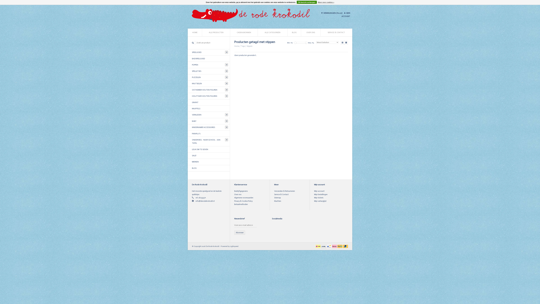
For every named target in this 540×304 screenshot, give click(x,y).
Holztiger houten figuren (204, 96)
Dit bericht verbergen (306, 2)
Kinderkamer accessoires (203, 127)
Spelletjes (196, 71)
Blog (294, 32)
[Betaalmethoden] (318, 246)
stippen (249, 46)
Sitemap (277, 198)
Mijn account (319, 191)
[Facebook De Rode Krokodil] (274, 225)
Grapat (195, 102)
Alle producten (216, 32)
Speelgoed (197, 52)
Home (194, 32)
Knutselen (197, 83)
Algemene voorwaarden (243, 198)
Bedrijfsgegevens (241, 191)
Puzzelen (196, 77)
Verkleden (196, 115)
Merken (195, 162)
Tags (243, 46)
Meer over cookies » (326, 2)
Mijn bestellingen (321, 194)
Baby (194, 121)
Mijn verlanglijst (320, 201)
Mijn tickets (318, 198)
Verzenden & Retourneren (284, 191)
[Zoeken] (193, 43)
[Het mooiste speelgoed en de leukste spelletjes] (252, 14)
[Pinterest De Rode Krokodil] (279, 225)
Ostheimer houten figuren (204, 90)
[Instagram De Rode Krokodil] (284, 225)
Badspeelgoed (198, 59)
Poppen (195, 65)
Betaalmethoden (241, 204)
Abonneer (240, 233)
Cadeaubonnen (244, 32)
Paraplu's (196, 134)
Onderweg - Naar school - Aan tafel (206, 141)
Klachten (277, 201)
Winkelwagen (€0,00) (333, 13)
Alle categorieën (272, 32)
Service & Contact (336, 32)
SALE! (194, 156)
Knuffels (196, 109)
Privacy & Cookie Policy (243, 201)
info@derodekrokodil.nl (205, 201)
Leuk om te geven (200, 149)
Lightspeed (234, 246)
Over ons (310, 32)
